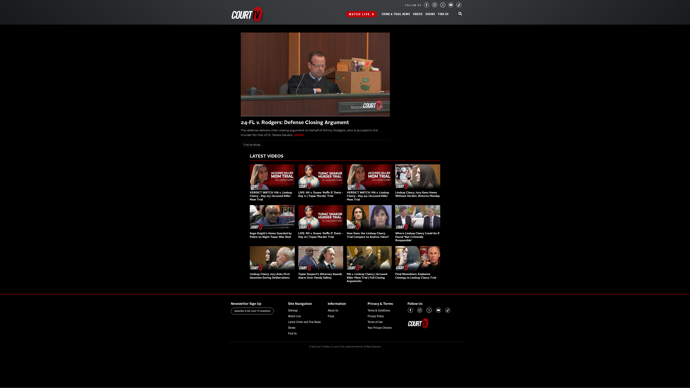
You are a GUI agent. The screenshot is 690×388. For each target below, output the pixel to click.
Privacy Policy (376, 316)
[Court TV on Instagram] (434, 6)
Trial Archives (251, 144)
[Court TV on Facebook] (426, 6)
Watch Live (359, 14)
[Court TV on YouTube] (450, 6)
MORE (299, 135)
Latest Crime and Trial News (304, 322)
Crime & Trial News (396, 14)
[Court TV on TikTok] (458, 6)
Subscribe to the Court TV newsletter (252, 311)
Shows (430, 14)
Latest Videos (266, 156)
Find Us (443, 14)
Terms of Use (375, 322)
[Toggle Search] (460, 14)
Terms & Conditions (379, 310)
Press (331, 316)
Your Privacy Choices (380, 327)
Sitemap (293, 310)
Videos (418, 14)
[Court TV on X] (442, 6)
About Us (333, 310)
